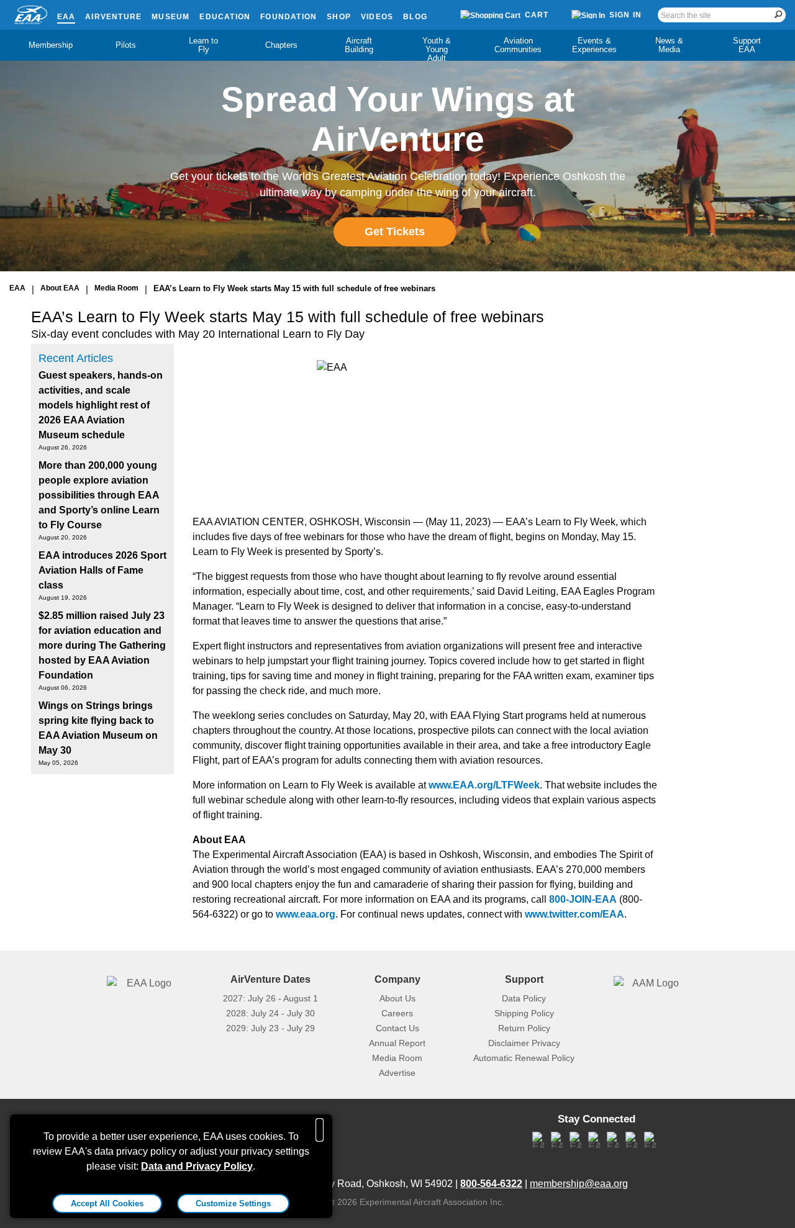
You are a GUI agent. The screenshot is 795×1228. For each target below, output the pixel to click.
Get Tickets (395, 231)
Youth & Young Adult (436, 49)
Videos (377, 16)
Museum (170, 16)
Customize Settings (233, 1203)
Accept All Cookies (107, 1203)
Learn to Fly (203, 45)
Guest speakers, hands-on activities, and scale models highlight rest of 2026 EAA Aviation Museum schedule (101, 405)
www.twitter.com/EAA (574, 914)
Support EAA (747, 45)
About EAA (60, 288)
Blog (415, 16)
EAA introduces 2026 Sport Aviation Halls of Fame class (102, 570)
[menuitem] (48, 45)
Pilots (126, 45)
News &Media (669, 45)
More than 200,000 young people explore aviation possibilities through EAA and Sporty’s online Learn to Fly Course (99, 495)
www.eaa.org (305, 914)
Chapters (281, 45)
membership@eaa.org (579, 1183)
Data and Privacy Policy (197, 1166)
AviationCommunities (518, 45)
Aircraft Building (359, 45)
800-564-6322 (491, 1183)
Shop (339, 16)
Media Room (116, 288)
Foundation (288, 16)
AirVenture (113, 16)
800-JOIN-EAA (583, 899)
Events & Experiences (594, 45)
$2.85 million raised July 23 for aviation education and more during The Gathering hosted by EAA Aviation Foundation (102, 645)
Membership (51, 45)
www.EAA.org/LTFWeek (484, 785)
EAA (66, 16)
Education (224, 16)
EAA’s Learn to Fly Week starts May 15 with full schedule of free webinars (294, 288)
